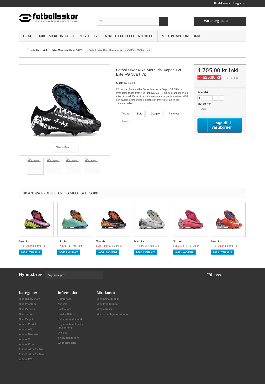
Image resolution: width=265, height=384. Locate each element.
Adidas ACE (26, 329)
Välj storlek (204, 103)
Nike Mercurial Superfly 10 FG (68, 36)
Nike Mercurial (27, 309)
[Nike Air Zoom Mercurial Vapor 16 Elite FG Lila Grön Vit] (36, 219)
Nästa (105, 167)
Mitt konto (106, 292)
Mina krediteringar (108, 304)
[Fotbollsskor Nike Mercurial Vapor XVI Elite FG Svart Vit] (35, 166)
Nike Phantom (27, 304)
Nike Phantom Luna (180, 36)
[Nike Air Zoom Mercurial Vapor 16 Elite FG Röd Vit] (228, 219)
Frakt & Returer (67, 314)
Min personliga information (113, 314)
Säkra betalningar (68, 337)
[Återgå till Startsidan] (23, 50)
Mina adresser (105, 309)
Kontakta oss (222, 3)
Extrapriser (64, 298)
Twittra (124, 113)
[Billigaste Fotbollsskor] (55, 16)
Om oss (62, 332)
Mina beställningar (108, 298)
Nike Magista (26, 319)
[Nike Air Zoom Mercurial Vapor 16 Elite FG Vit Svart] (151, 219)
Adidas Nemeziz (28, 334)
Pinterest (173, 113)
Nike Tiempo (26, 314)
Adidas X (24, 339)
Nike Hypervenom (29, 298)
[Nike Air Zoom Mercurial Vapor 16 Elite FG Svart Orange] (113, 219)
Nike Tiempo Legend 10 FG (129, 36)
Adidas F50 (25, 359)
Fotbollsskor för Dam (31, 349)
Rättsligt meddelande (70, 319)
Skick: (119, 82)
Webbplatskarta (67, 342)
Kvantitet (202, 92)
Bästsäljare (64, 309)
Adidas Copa (26, 344)
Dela (139, 113)
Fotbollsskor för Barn (32, 354)
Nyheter (62, 304)
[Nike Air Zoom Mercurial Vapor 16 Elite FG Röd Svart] (190, 219)
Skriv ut (126, 121)
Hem (27, 36)
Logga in (238, 3)
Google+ (155, 113)
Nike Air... (25, 241)
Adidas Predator (28, 324)
